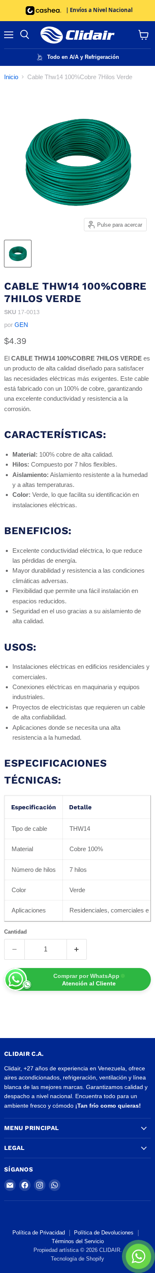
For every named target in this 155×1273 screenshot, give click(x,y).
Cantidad (15, 932)
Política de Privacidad (38, 1232)
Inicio (11, 76)
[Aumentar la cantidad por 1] (77, 949)
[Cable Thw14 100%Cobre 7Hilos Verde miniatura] (18, 253)
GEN (21, 324)
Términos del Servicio (78, 1241)
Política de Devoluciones (104, 1232)
